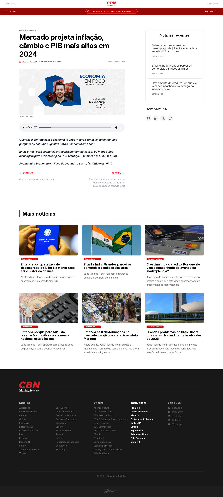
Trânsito (23, 453)
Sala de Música (101, 453)
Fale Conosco (10, 4)
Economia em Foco (29, 259)
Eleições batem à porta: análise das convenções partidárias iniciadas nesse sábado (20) (107, 182)
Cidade (23, 415)
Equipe (134, 426)
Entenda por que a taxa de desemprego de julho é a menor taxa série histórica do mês (174, 48)
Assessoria (24, 407)
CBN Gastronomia (102, 426)
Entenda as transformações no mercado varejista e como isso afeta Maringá (111, 335)
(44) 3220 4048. (107, 156)
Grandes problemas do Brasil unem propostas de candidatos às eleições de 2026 (174, 335)
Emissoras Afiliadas (142, 419)
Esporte (60, 426)
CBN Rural (99, 438)
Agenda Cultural (102, 407)
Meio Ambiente (63, 430)
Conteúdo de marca (66, 415)
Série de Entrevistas (29, 449)
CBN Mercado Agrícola (105, 430)
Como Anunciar (139, 411)
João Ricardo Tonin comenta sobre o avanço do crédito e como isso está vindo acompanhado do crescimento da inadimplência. (173, 280)
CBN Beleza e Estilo (103, 415)
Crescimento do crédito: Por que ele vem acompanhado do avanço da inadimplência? (174, 86)
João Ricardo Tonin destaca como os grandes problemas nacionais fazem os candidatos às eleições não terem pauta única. (172, 348)
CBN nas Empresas (65, 411)
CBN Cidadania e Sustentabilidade (111, 419)
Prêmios (135, 407)
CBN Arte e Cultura (103, 411)
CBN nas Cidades (28, 411)
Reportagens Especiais (67, 442)
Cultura (22, 419)
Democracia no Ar (103, 442)
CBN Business (63, 407)
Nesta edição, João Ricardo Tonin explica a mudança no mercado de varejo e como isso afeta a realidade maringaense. (111, 348)
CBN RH (97, 434)
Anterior (28, 173)
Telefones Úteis (139, 434)
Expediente (137, 430)
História (135, 415)
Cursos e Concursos (66, 419)
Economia (24, 423)
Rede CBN (24, 442)
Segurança (61, 445)
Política (59, 438)
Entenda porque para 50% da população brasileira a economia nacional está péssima (45, 335)
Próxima (117, 173)
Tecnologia (61, 449)
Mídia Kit (135, 442)
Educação (61, 423)
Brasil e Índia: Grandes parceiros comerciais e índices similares (172, 67)
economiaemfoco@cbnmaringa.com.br (68, 151)
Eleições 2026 (212, 4)
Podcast (23, 438)
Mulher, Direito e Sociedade (108, 449)
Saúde (22, 445)
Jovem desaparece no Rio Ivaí (36, 179)
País (21, 434)
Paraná (59, 434)
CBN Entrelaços (101, 423)
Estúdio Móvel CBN (28, 430)
